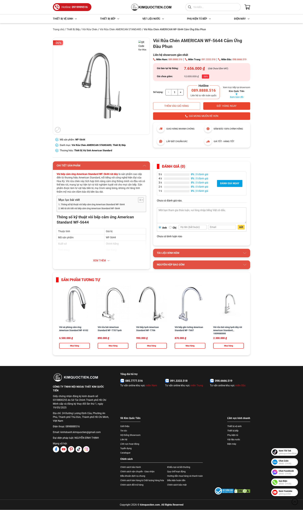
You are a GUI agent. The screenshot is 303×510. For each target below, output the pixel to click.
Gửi (241, 227)
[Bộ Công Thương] (224, 490)
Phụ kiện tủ (232, 435)
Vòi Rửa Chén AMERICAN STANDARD (120, 29)
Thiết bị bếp (232, 430)
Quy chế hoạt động (176, 471)
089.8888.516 (175, 59)
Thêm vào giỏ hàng (176, 105)
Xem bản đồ (236, 97)
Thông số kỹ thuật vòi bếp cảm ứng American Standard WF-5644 (93, 204)
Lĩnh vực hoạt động (129, 444)
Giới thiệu (124, 426)
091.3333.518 (208, 59)
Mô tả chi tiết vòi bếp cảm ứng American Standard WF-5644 (90, 208)
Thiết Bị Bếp (73, 29)
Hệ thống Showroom (130, 435)
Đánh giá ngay (229, 183)
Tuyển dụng (126, 448)
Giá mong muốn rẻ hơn (203, 116)
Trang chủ (58, 29)
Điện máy (231, 444)
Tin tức (123, 430)
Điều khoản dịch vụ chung (132, 476)
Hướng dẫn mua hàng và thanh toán (185, 476)
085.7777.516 (134, 380)
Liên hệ (123, 439)
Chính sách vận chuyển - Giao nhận (137, 471)
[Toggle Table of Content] (139, 200)
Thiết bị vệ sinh (234, 426)
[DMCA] (242, 491)
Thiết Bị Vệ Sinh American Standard (93, 150)
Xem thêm (99, 260)
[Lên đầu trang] (295, 502)
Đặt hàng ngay (227, 105)
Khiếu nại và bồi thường (178, 467)
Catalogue (125, 452)
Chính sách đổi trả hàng (131, 484)
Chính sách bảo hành (130, 467)
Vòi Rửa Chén (89, 29)
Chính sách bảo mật (177, 484)
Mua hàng (74, 346)
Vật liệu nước (233, 439)
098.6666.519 (239, 59)
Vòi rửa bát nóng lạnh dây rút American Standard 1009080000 (227, 330)
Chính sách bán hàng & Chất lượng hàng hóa (142, 480)
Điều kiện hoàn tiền (176, 480)
